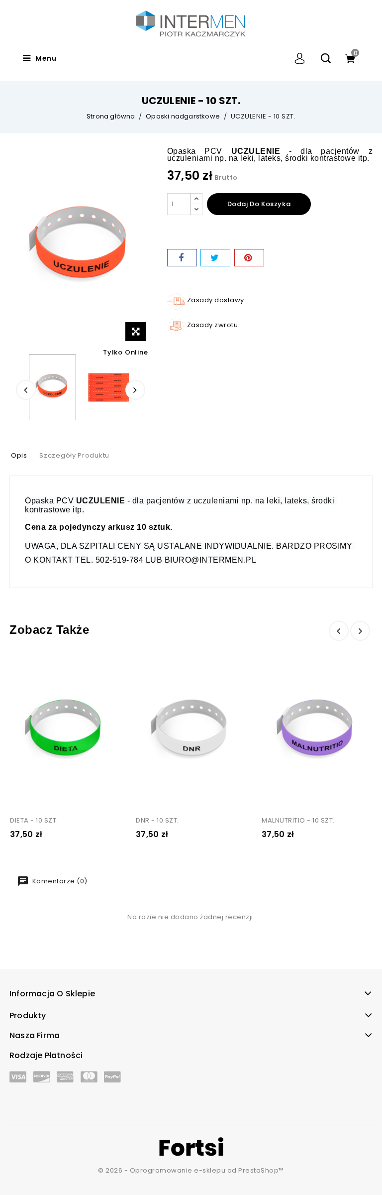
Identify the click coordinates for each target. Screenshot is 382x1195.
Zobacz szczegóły (26, 667)
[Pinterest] (249, 257)
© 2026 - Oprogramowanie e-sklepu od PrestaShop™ (191, 1170)
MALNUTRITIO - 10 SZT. (298, 820)
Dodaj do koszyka (259, 204)
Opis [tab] (19, 455)
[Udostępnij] (182, 257)
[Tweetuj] (215, 257)
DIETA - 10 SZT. (34, 820)
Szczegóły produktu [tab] (74, 455)
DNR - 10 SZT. (157, 820)
